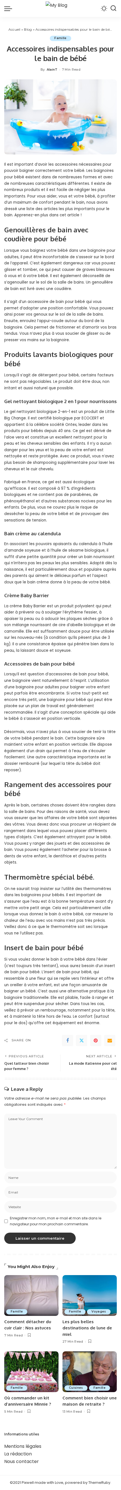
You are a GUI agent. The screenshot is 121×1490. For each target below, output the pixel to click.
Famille (60, 38)
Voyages (98, 1311)
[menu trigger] (9, 8)
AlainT (52, 69)
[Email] (109, 1040)
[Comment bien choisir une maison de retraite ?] (89, 1371)
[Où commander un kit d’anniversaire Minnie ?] (31, 1371)
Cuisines (76, 1388)
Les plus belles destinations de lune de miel (87, 1328)
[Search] (113, 8)
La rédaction (18, 1454)
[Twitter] (81, 1040)
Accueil (14, 29)
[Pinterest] (95, 1040)
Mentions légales (22, 1446)
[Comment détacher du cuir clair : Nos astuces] (31, 1295)
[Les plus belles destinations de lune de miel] (89, 1295)
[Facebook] (67, 1040)
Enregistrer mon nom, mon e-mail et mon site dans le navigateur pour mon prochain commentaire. (55, 1221)
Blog (28, 29)
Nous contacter (21, 1461)
